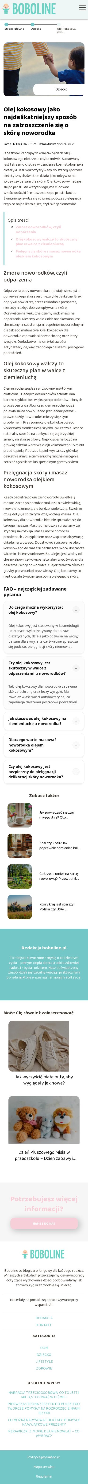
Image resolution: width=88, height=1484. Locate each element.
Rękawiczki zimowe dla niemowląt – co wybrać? (44, 1433)
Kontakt (44, 1325)
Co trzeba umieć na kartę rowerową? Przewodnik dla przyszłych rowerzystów (58, 876)
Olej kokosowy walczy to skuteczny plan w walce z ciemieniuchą (46, 241)
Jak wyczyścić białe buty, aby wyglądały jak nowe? (44, 1080)
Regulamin (44, 1477)
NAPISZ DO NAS (44, 1223)
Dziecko (36, 28)
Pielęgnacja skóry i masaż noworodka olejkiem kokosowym (48, 254)
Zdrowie (44, 1368)
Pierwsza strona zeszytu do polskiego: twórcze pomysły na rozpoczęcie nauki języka (43, 1408)
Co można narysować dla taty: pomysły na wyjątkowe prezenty (44, 1422)
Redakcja (44, 1318)
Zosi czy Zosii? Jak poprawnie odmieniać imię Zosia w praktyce (59, 846)
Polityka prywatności (43, 1457)
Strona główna (14, 28)
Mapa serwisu (43, 1467)
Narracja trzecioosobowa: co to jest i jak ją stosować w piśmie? (43, 1395)
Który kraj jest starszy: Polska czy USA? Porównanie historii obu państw (57, 907)
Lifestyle (44, 1362)
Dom (44, 1348)
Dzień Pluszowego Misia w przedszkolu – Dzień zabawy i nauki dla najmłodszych (44, 1155)
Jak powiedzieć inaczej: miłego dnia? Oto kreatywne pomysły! (56, 815)
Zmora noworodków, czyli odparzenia (38, 229)
